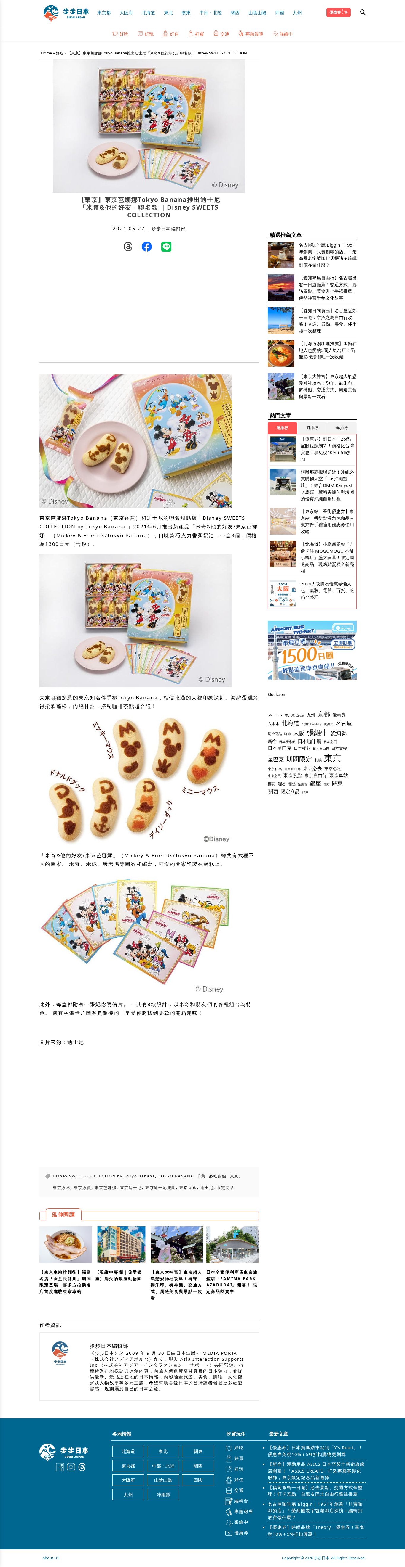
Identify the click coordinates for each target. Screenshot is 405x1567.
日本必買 (330, 742)
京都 (324, 714)
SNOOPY (275, 714)
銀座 (315, 783)
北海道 (148, 12)
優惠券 (335, 12)
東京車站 (338, 775)
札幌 (318, 759)
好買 (199, 34)
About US (50, 1557)
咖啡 (287, 734)
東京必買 (82, 1187)
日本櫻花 (302, 748)
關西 (235, 12)
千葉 (201, 1176)
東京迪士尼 (131, 1187)
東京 (234, 1176)
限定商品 (225, 1187)
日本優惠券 (287, 741)
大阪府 (126, 12)
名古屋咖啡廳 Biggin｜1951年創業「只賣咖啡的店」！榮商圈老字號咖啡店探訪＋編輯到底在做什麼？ (315, 1510)
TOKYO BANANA (176, 1176)
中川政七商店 (294, 715)
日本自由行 (321, 749)
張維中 (286, 34)
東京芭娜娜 (106, 1187)
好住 (174, 34)
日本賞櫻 (339, 748)
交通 (224, 34)
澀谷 (282, 783)
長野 (326, 784)
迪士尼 (206, 1187)
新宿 (272, 741)
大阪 (298, 733)
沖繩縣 (163, 1494)
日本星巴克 (279, 748)
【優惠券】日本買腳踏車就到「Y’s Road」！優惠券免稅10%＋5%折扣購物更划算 (315, 1450)
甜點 (292, 783)
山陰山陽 (257, 12)
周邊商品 (275, 733)
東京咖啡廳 (292, 769)
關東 (186, 12)
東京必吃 (61, 1187)
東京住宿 (275, 768)
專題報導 (254, 34)
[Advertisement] (94, 308)
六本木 (273, 723)
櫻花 (271, 783)
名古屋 (344, 723)
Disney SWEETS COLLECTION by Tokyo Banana (104, 1176)
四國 (279, 12)
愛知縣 (339, 732)
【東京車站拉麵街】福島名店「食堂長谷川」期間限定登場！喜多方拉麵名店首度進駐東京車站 (65, 1281)
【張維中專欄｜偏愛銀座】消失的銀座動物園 (118, 1275)
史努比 (329, 724)
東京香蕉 (188, 1187)
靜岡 (305, 792)
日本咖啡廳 (309, 741)
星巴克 (276, 759)
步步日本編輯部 (169, 228)
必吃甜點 (218, 1176)
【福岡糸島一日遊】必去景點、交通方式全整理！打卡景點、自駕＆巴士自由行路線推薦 (315, 1490)
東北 (168, 12)
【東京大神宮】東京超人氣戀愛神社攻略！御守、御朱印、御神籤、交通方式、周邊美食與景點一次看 (177, 1285)
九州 (297, 12)
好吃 (123, 34)
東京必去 (312, 768)
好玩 (149, 34)
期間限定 (299, 758)
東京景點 (292, 775)
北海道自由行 (311, 724)
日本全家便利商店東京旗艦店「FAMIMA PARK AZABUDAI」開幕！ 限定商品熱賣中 (232, 1281)
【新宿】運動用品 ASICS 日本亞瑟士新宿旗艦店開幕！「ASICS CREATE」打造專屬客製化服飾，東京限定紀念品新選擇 (316, 1470)
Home (46, 53)
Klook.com (277, 694)
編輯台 (241, 1501)
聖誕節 (303, 784)
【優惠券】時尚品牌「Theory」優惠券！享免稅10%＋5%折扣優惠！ (316, 1530)
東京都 (104, 12)
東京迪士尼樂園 (160, 1187)
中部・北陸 (211, 12)
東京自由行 (315, 775)
